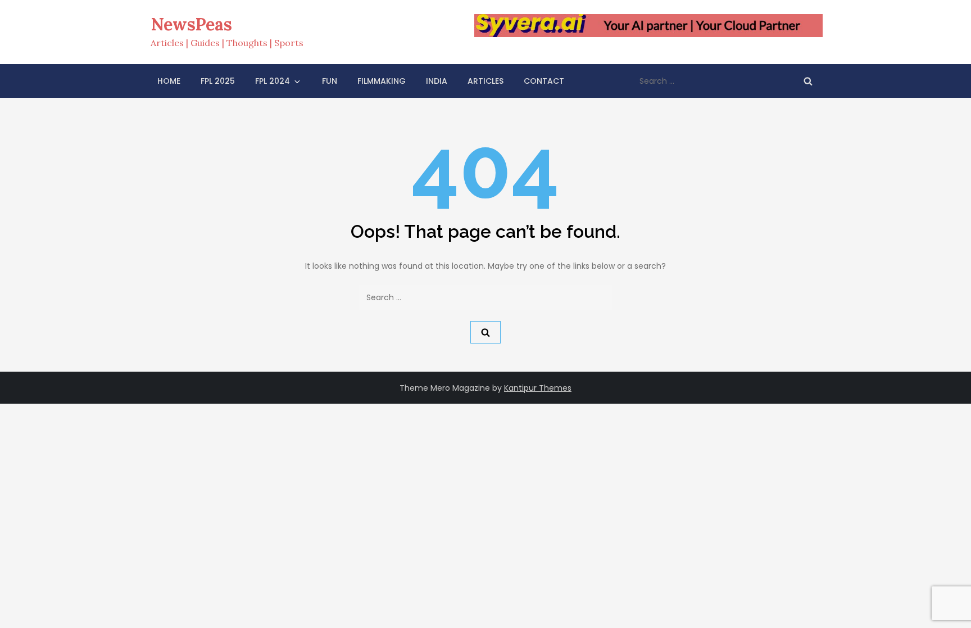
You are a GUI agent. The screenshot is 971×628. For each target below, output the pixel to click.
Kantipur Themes (537, 388)
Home (168, 81)
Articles (485, 81)
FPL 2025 (218, 81)
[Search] (808, 81)
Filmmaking (381, 81)
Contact (544, 81)
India (436, 81)
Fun (329, 81)
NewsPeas (191, 24)
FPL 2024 (272, 81)
